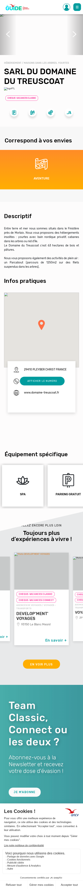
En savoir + (56, 640)
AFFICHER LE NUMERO (42, 381)
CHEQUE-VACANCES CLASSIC (21, 98)
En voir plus (41, 664)
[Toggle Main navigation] (77, 7)
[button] (8, 34)
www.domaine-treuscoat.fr (41, 392)
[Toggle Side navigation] (67, 7)
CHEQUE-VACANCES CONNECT (36, 600)
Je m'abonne (24, 792)
